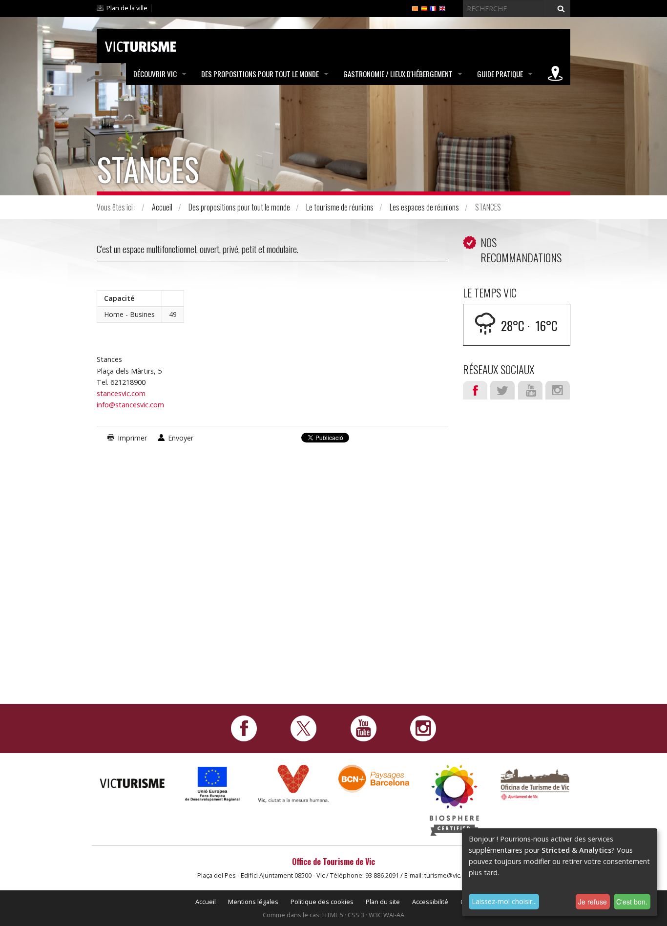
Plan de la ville (126, 7)
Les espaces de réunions (424, 207)
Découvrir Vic (155, 73)
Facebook (475, 390)
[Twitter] (303, 727)
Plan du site (383, 901)
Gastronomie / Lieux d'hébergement (398, 73)
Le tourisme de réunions (340, 207)
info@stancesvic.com (130, 404)
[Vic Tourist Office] (535, 783)
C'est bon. (631, 901)
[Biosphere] (454, 799)
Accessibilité (430, 901)
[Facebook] (244, 727)
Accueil (162, 207)
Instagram (557, 390)
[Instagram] (423, 727)
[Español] (424, 8)
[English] (442, 8)
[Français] (433, 8)
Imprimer (132, 437)
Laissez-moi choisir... (504, 901)
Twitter (502, 390)
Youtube (530, 390)
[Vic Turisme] (140, 45)
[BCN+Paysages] (373, 777)
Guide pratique (500, 73)
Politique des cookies (322, 901)
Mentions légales (253, 901)
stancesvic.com (121, 393)
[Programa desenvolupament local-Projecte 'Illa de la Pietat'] (212, 783)
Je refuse (592, 901)
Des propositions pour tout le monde (260, 73)
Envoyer (180, 437)
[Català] (415, 8)
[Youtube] (363, 727)
